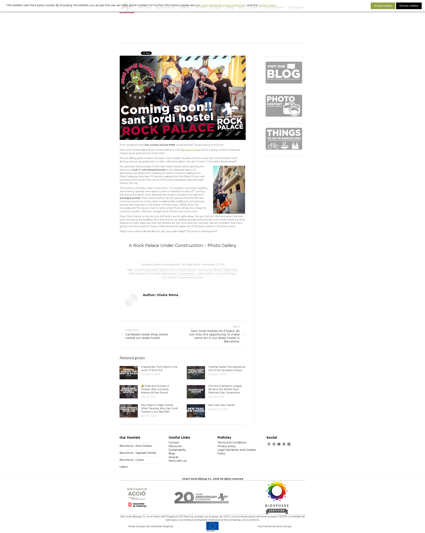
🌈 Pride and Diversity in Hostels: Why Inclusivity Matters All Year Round (155, 389)
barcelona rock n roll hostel (210, 270)
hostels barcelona (187, 273)
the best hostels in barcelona (191, 277)
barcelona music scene (187, 270)
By (191, 264)
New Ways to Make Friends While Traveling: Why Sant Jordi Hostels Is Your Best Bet (159, 408)
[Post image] (129, 372)
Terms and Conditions (231, 442)
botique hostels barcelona (139, 273)
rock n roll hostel (169, 277)
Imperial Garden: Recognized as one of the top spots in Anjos (226, 368)
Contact (174, 442)
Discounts (175, 446)
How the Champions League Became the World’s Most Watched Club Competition (225, 389)
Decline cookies (408, 5)
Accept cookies (383, 5)
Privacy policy (226, 446)
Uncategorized (170, 264)
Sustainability (177, 449)
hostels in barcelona (206, 273)
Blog (172, 453)
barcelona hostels (167, 270)
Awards (173, 457)
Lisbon (124, 466)
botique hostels (230, 270)
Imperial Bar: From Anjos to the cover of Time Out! (159, 368)
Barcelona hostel (190, 149)
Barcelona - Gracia (132, 459)
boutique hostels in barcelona (165, 273)
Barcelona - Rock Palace (136, 445)
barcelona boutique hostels (146, 270)
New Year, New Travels (221, 405)
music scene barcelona (226, 273)
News (157, 264)
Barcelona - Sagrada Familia (138, 452)
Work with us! (178, 460)
